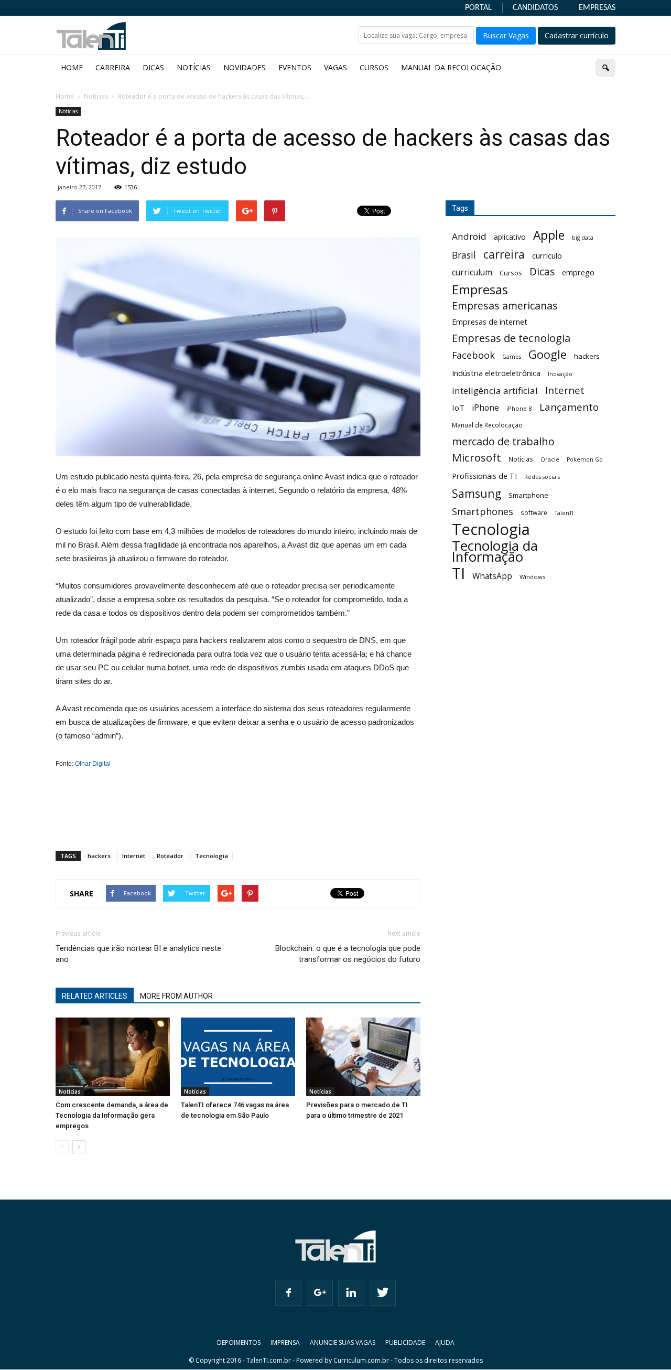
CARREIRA (112, 67)
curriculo (547, 255)
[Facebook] (288, 1293)
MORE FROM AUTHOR (176, 996)
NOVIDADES (244, 67)
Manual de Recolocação (487, 425)
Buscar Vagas (506, 35)
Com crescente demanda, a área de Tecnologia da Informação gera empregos (112, 1115)
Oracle (549, 459)
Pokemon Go (585, 459)
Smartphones (482, 511)
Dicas (542, 271)
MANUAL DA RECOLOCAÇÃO (451, 67)
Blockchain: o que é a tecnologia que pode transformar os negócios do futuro (347, 954)
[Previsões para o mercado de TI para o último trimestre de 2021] (363, 1057)
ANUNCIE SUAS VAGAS (342, 1342)
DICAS (153, 67)
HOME (72, 67)
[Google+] (320, 1293)
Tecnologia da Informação (495, 551)
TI (458, 573)
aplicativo (510, 237)
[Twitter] (383, 1293)
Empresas (480, 289)
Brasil (464, 255)
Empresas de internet (489, 322)
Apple (549, 235)
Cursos (511, 272)
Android (469, 236)
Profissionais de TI (484, 476)
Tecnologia (211, 856)
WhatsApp (492, 576)
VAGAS (335, 67)
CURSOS (374, 67)
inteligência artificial (495, 390)
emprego (578, 272)
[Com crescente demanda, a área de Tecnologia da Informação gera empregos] (113, 1057)
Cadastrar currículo (577, 35)
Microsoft (476, 457)
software (534, 512)
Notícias (68, 111)
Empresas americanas (505, 305)
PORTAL (478, 8)
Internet (133, 856)
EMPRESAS (597, 8)
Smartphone (528, 495)
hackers (99, 856)
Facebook (473, 355)
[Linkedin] (351, 1293)
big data (582, 237)
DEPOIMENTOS (239, 1342)
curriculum (472, 272)
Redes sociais (542, 476)
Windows (532, 577)
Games (511, 356)
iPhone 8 (519, 408)
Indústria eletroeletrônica (496, 373)
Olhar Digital (93, 763)
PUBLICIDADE (405, 1342)
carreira (504, 254)
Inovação (560, 374)
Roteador (170, 856)
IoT (458, 407)
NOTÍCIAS (194, 67)
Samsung (476, 493)
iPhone (485, 407)
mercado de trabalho (503, 441)
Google (547, 354)
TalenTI (564, 513)
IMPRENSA (285, 1342)
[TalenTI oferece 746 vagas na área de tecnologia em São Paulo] (238, 1057)
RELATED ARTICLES (94, 996)
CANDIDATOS (535, 8)
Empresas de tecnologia (511, 338)
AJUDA (444, 1342)
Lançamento (569, 406)
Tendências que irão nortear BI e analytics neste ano (138, 954)
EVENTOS (294, 67)
